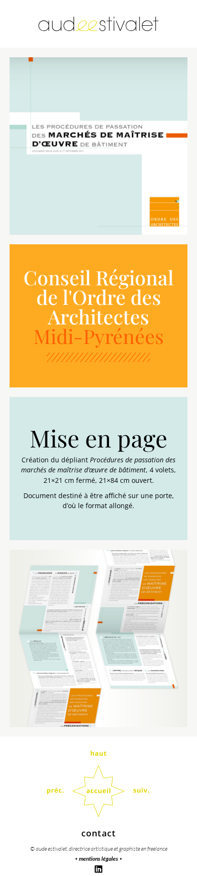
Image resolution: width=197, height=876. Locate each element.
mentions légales (98, 858)
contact (98, 833)
